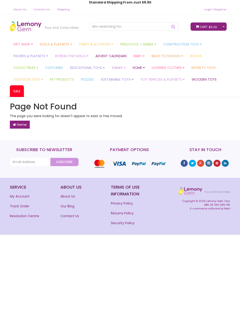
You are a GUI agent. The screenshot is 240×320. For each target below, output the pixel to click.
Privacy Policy (122, 203)
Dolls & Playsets (55, 44)
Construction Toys (181, 44)
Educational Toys (86, 67)
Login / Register (215, 9)
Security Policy (123, 223)
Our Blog (67, 206)
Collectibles (24, 67)
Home (138, 67)
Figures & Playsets (29, 56)
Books (196, 56)
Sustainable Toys (116, 79)
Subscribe (64, 162)
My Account (20, 196)
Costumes (54, 67)
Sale (16, 91)
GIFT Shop (22, 44)
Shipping (63, 9)
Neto (227, 208)
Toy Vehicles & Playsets (161, 79)
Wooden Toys (204, 79)
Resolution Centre (24, 216)
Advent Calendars (111, 56)
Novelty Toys (203, 67)
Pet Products (62, 79)
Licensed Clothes (167, 67)
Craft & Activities (95, 44)
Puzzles (87, 79)
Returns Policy (122, 213)
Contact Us (42, 9)
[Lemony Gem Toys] (44, 25)
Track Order (19, 206)
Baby (138, 56)
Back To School (166, 56)
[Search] (173, 26)
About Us (19, 9)
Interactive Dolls (70, 56)
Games (118, 67)
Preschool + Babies (137, 44)
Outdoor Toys (27, 79)
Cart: (208, 27)
